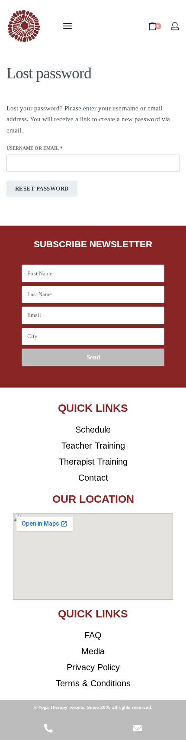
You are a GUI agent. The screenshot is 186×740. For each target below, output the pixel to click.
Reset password (42, 188)
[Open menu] (67, 26)
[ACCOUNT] (175, 26)
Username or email (47, 147)
